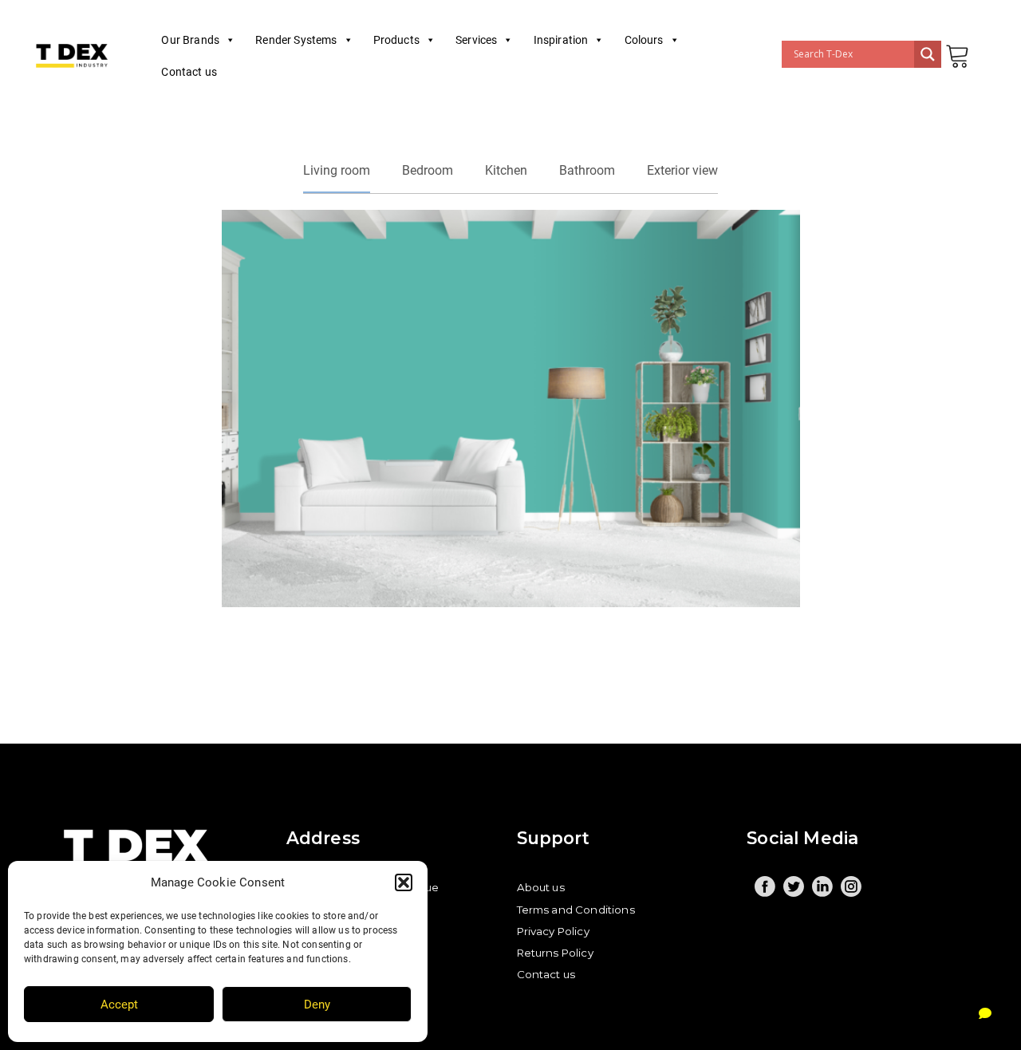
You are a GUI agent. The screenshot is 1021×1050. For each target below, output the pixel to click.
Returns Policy (555, 952)
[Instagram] (851, 886)
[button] (404, 882)
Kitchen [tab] (506, 170)
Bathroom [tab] (587, 170)
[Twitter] (793, 886)
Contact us (189, 71)
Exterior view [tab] (682, 170)
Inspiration (561, 40)
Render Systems (296, 40)
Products (396, 40)
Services (476, 40)
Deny (317, 1004)
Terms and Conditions (576, 909)
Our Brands (190, 40)
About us (541, 887)
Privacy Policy (553, 931)
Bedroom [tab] (427, 170)
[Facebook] (765, 886)
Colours (644, 40)
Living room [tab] (336, 170)
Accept (119, 1004)
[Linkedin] (822, 886)
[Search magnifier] (927, 54)
